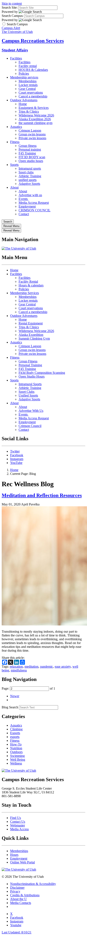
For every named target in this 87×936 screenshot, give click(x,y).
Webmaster (17, 825)
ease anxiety (63, 666)
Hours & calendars (31, 285)
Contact (24, 214)
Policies (24, 73)
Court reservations (31, 92)
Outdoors (16, 752)
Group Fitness (28, 361)
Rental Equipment (31, 323)
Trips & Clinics (29, 111)
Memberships (28, 81)
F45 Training (27, 153)
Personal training (30, 149)
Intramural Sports (30, 384)
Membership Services (24, 293)
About (14, 187)
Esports (15, 733)
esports (14, 737)
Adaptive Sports (29, 183)
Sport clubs (26, 172)
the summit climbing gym (35, 123)
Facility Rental (28, 281)
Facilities (16, 58)
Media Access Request (34, 202)
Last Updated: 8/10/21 (16, 932)
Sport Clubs (26, 391)
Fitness (14, 142)
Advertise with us (30, 195)
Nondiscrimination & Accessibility (33, 884)
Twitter (15, 451)
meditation (31, 666)
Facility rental (28, 66)
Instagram (16, 459)
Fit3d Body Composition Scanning (42, 372)
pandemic (46, 666)
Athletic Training (30, 176)
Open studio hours (31, 161)
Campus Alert (11, 28)
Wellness (16, 763)
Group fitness (28, 145)
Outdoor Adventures (23, 100)
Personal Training (30, 365)
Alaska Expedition (31, 334)
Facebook (16, 455)
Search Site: (10, 7)
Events (24, 199)
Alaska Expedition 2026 (35, 119)
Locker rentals (28, 85)
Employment (27, 206)
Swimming (17, 756)
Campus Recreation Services (33, 40)
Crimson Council (30, 426)
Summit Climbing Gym (34, 338)
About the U (18, 899)
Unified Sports (28, 395)
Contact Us (17, 821)
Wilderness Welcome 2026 (36, 115)
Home (23, 104)
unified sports (28, 180)
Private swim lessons (32, 138)
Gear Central (27, 88)
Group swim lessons (32, 134)
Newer (14, 696)
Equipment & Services (34, 107)
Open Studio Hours (32, 376)
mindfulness (19, 670)
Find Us (15, 818)
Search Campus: (12, 16)
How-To (16, 744)
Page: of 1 (28, 688)
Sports (14, 164)
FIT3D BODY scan (32, 157)
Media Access (19, 829)
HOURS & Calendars (33, 70)
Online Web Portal (22, 862)
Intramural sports (30, 168)
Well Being (17, 759)
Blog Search (10, 707)
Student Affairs (15, 50)
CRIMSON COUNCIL (34, 210)
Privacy (15, 891)
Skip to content (12, 3)
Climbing (16, 729)
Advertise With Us (31, 410)
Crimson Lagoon (30, 130)
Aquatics (16, 126)
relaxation (16, 666)
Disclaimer (17, 887)
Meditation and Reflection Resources (42, 495)
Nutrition (16, 748)
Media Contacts (20, 903)
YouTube (16, 463)
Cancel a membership (33, 96)
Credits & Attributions (24, 895)
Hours (14, 854)
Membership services (24, 77)
